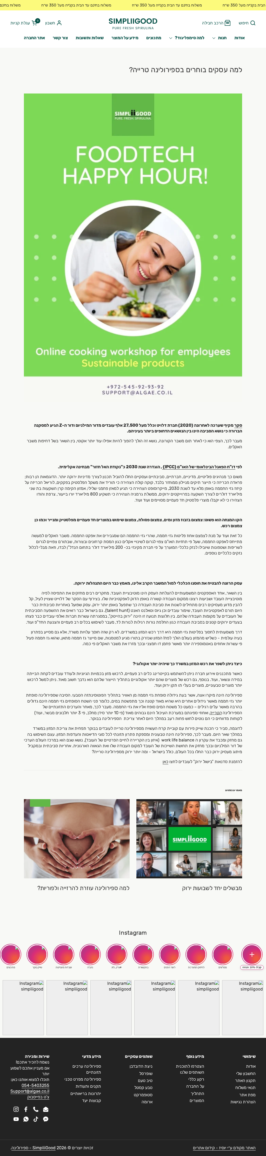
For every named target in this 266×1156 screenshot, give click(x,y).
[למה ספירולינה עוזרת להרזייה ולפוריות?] (77, 838)
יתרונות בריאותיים (85, 1093)
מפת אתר (247, 1094)
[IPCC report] (162, 467)
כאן (165, 761)
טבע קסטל (143, 1087)
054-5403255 (35, 1085)
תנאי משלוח (245, 1087)
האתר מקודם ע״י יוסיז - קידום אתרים (224, 1147)
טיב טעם (145, 1080)
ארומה (147, 1101)
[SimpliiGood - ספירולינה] (132, 23)
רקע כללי (196, 1079)
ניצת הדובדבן (141, 1066)
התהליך (197, 1093)
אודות (251, 1066)
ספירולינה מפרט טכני (82, 1079)
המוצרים (197, 1100)
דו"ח (231, 466)
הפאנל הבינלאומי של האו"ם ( (201, 466)
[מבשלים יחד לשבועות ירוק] (189, 838)
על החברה (195, 1086)
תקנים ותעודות (88, 1086)
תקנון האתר (245, 1080)
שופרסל (145, 1073)
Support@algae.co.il (29, 1091)
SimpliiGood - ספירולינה (33, 1147)
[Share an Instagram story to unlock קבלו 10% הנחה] (252, 954)
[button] (247, 23)
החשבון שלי (246, 1073)
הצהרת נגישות (243, 1101)
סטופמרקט (143, 1094)
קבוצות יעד (91, 1100)
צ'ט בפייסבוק (38, 1096)
